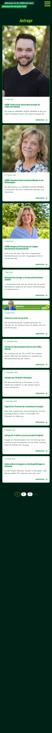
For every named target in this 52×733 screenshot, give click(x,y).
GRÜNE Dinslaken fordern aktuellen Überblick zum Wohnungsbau (24, 181)
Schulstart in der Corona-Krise (16, 318)
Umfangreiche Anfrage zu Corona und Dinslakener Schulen (24, 278)
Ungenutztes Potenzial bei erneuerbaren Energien (24, 406)
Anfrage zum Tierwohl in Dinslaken (18, 378)
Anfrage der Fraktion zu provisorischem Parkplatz (24, 435)
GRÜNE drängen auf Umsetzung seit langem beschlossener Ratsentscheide (21, 247)
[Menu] (47, 4)
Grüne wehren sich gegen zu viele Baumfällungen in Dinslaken (25, 465)
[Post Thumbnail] (26, 61)
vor (35, 494)
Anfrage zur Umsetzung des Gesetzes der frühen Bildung (23, 348)
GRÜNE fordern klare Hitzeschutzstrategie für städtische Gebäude (22, 106)
